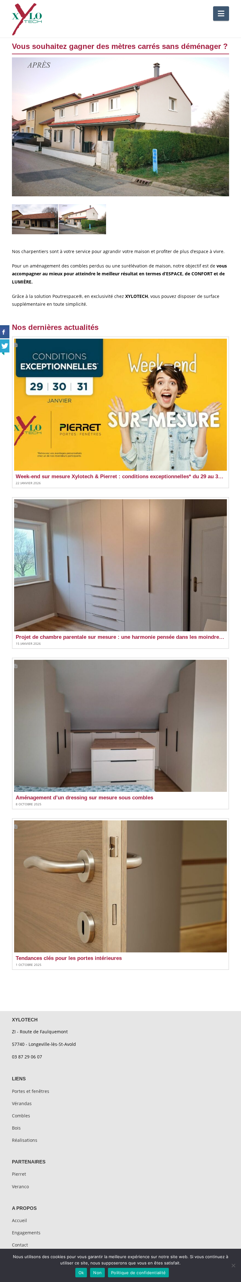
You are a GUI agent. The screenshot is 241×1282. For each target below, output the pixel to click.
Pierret (19, 1174)
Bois (16, 1128)
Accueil (19, 1220)
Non (97, 1272)
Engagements (26, 1233)
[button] (221, 13)
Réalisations (24, 1140)
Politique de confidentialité (138, 1272)
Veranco (20, 1186)
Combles (21, 1116)
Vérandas (22, 1103)
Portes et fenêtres (30, 1091)
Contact (20, 1245)
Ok (81, 1272)
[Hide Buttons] (3, 353)
